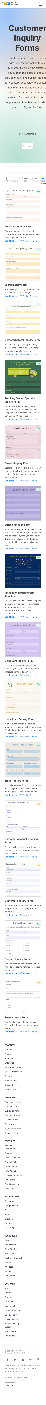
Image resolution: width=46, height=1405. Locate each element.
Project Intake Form (16, 1017)
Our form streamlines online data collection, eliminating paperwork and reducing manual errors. (22, 234)
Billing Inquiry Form (16, 284)
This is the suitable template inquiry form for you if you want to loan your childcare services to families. (22, 668)
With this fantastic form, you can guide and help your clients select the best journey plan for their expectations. (23, 788)
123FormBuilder (11, 181)
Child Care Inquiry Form (19, 660)
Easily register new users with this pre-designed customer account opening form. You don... (23, 850)
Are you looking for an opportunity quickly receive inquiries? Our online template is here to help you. (21, 347)
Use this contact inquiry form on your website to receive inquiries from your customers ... (22, 966)
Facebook (7, 1360)
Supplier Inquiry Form (17, 524)
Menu (40, 4)
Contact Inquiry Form (17, 959)
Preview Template (29, 241)
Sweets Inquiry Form (17, 463)
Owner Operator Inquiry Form (22, 339)
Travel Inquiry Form (16, 780)
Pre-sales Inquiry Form (18, 226)
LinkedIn (23, 1360)
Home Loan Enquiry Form (19, 719)
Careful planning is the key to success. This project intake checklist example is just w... (23, 1025)
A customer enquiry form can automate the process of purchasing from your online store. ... (23, 908)
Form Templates (25, 180)
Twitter (15, 1360)
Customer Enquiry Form (19, 900)
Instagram (38, 1360)
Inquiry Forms (35, 180)
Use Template (11, 241)
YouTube (30, 1360)
